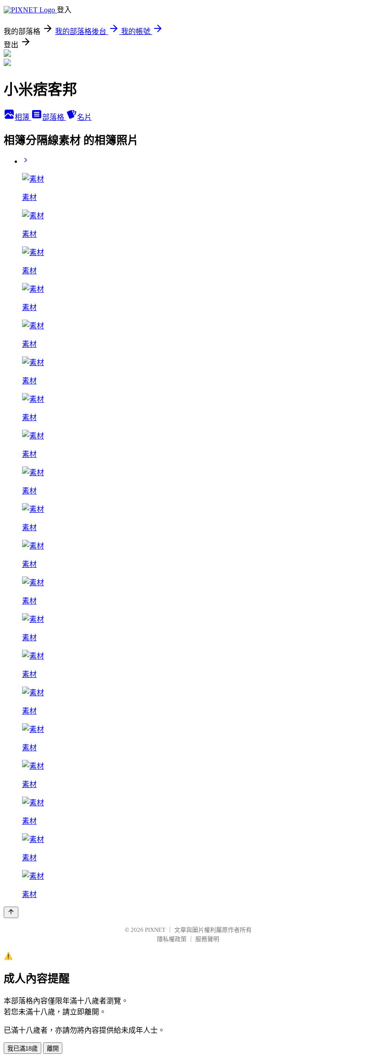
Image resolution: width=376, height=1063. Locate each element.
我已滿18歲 (22, 1048)
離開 (53, 1048)
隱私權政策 (172, 939)
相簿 (23, 117)
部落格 (54, 117)
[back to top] (11, 912)
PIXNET (155, 929)
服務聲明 (207, 939)
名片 (84, 117)
